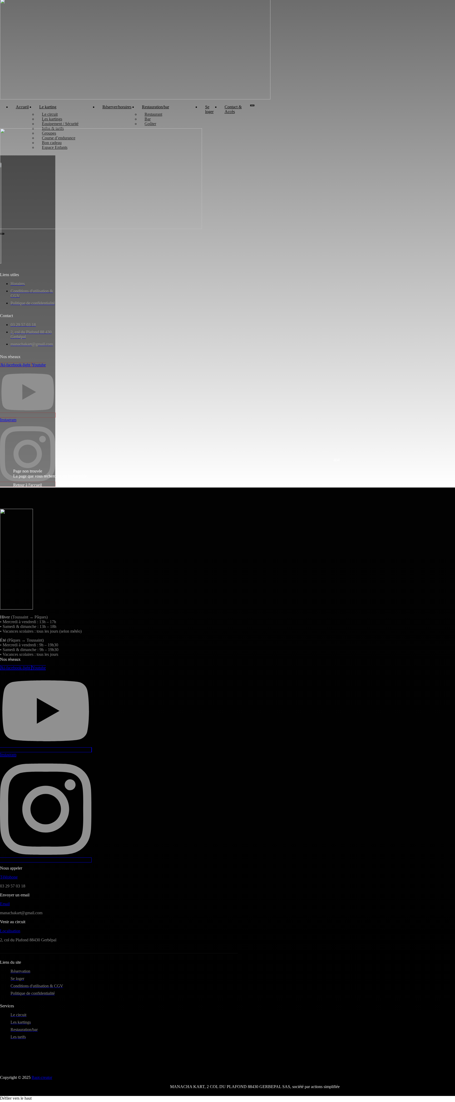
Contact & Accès (233, 109)
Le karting (47, 107)
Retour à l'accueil (27, 485)
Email (5, 904)
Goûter (150, 123)
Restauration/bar (155, 107)
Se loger (209, 109)
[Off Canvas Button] (54, 151)
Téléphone (9, 877)
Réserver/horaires (116, 107)
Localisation (10, 931)
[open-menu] (252, 105)
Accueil (22, 107)
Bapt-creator (42, 1077)
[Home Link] (101, 227)
